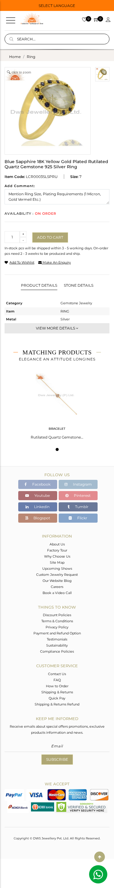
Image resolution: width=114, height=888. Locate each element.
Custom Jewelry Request (57, 574)
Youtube (41, 495)
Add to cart (50, 237)
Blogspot (41, 518)
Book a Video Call (57, 593)
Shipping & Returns (57, 692)
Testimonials (57, 639)
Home (15, 56)
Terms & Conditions (57, 621)
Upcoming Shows (57, 568)
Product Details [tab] (39, 285)
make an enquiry (56, 262)
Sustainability (57, 645)
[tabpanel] (57, 404)
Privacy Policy (57, 627)
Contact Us (57, 674)
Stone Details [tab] (78, 285)
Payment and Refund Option (57, 633)
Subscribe (57, 759)
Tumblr (81, 506)
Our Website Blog (57, 581)
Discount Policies (57, 615)
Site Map (57, 562)
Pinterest (82, 495)
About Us (57, 544)
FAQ (57, 680)
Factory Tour (57, 550)
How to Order (57, 686)
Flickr (81, 518)
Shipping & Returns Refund (57, 704)
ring (31, 56)
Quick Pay (57, 698)
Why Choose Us (57, 556)
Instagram (82, 484)
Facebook (40, 484)
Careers (57, 587)
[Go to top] (99, 857)
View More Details (56, 328)
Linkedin (41, 506)
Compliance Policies (57, 651)
